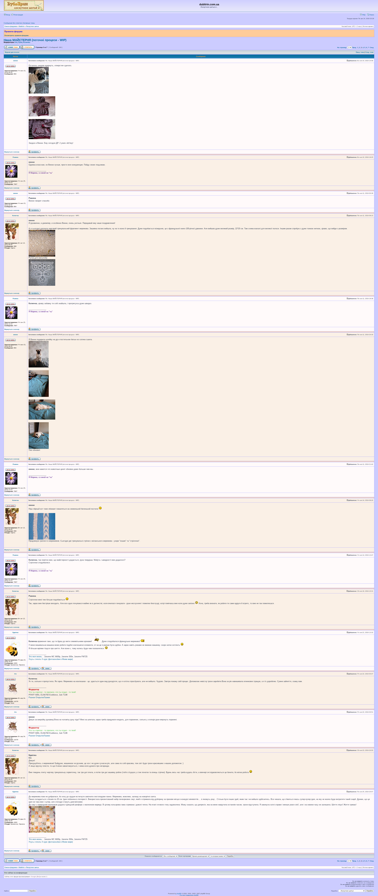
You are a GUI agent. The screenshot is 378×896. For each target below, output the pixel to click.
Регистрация (18, 15)
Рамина (15, 157)
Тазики (47, 697)
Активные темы (29, 23)
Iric (16, 42)
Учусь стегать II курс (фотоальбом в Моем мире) (51, 659)
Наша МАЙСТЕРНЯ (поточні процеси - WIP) (35, 40)
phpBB (179, 893)
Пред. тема (360, 52)
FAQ (363, 15)
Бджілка (15, 632)
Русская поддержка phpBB (189, 895)
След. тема (369, 52)
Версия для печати (12, 52)
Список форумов (10, 26)
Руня (20, 42)
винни (15, 60)
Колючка (26, 42)
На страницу (342, 47)
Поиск (371, 15)
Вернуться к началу (11, 152)
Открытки (40, 697)
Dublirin (21, 26)
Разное (32, 697)
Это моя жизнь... (36, 656)
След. (372, 47)
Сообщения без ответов (13, 23)
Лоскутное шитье (32, 26)
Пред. (354, 47)
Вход (8, 15)
